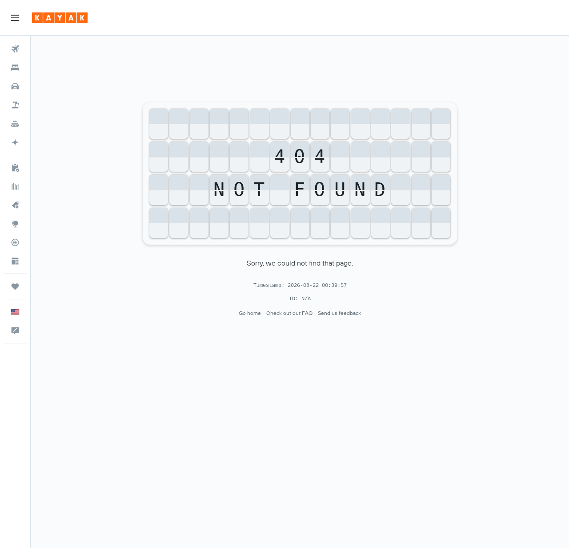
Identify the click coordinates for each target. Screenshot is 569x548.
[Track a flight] (15, 242)
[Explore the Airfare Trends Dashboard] (15, 186)
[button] (15, 18)
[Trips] (15, 286)
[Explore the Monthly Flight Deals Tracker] (15, 205)
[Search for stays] (15, 68)
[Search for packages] (15, 105)
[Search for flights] (15, 49)
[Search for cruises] (15, 124)
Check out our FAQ (289, 313)
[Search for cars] (15, 86)
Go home (250, 313)
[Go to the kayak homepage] (60, 17)
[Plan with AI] (15, 142)
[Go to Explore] (15, 224)
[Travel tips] (15, 261)
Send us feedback (339, 313)
